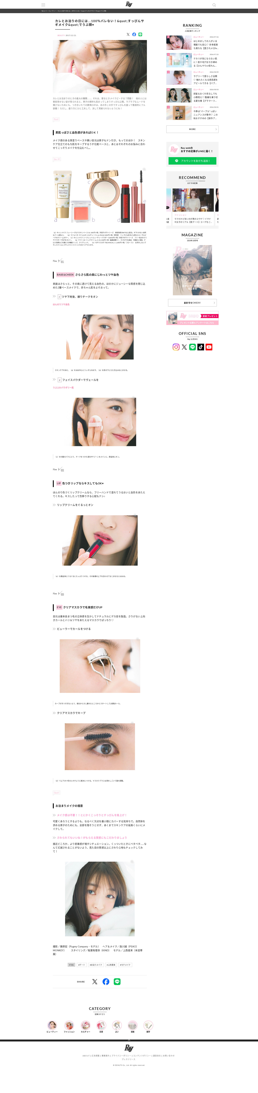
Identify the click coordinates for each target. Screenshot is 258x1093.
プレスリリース (128, 1059)
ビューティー (52, 11)
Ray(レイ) (44, 11)
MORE (192, 129)
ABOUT (86, 1055)
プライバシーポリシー (121, 1055)
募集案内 (106, 1055)
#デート (81, 965)
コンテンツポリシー (142, 1055)
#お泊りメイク (96, 965)
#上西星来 (111, 965)
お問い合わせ (169, 1055)
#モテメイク (125, 965)
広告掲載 (96, 1055)
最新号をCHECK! (192, 303)
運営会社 (157, 1055)
